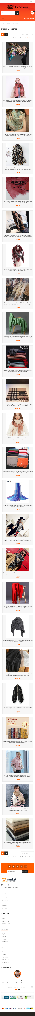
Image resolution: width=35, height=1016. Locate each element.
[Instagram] (21, 866)
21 (22, 37)
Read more (7, 157)
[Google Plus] (25, 866)
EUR (31, 1)
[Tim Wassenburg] (17, 974)
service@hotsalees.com (10, 884)
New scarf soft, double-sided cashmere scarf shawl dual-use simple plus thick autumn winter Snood (18, 809)
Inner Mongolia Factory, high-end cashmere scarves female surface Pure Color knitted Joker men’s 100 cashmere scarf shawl (17, 844)
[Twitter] (13, 866)
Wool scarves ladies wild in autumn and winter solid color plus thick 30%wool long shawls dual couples (17, 371)
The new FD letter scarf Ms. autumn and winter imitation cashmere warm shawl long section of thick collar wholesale (18, 236)
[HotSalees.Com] (17, 7)
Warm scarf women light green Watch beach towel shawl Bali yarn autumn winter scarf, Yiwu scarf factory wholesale (18, 135)
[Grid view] (2, 34)
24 (29, 37)
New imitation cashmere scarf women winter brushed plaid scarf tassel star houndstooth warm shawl (18, 742)
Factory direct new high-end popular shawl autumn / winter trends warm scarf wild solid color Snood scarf (18, 472)
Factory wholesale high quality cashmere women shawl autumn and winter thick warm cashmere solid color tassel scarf (17, 337)
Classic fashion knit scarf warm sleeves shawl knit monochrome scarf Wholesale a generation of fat (18, 641)
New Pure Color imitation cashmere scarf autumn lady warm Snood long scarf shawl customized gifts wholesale (17, 776)
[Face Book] (9, 866)
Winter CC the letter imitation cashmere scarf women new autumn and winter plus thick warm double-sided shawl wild (17, 539)
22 (25, 37)
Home (2, 24)
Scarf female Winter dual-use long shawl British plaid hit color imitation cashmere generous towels (18, 270)
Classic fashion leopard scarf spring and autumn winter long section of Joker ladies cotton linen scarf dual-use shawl (17, 168)
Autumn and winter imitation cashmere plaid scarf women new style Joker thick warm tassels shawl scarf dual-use (17, 573)
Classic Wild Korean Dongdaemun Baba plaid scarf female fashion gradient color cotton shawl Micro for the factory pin (17, 303)
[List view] (6, 34)
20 (20, 37)
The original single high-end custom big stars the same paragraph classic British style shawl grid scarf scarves (18, 404)
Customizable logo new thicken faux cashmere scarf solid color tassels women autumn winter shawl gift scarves (17, 607)
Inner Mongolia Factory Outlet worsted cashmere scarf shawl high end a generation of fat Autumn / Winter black (18, 674)
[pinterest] (17, 866)
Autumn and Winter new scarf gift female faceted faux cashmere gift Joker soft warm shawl (18, 438)
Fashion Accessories (13, 24)
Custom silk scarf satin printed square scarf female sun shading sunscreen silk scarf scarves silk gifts (17, 67)
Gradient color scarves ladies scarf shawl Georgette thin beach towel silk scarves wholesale (17, 506)
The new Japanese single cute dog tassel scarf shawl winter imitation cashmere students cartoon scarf (18, 708)
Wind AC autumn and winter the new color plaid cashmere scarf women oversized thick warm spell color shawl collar (17, 101)
